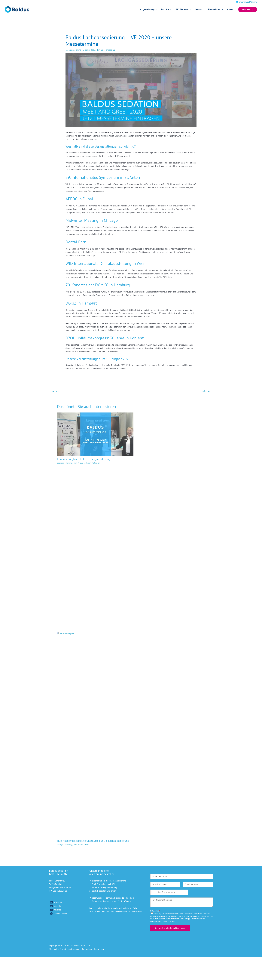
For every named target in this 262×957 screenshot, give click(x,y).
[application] (155, 9)
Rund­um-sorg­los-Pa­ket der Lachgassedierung (83, 459)
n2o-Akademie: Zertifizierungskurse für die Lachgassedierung (93, 840)
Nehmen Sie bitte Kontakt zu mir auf (170, 928)
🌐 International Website (246, 2)
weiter (206, 391)
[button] (247, 9)
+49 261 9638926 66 (58, 891)
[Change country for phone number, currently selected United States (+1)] (153, 892)
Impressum (99, 949)
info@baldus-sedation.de (60, 887)
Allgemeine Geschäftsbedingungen (64, 949)
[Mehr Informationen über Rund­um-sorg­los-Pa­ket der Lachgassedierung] (95, 434)
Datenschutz (155, 911)
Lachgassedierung (73, 50)
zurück (56, 391)
